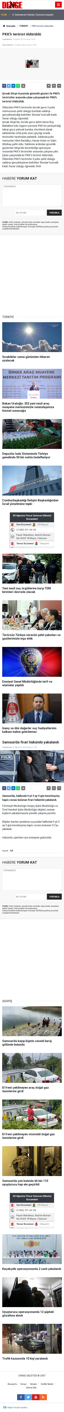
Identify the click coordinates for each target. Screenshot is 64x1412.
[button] (49, 86)
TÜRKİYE (23, 26)
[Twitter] (9, 86)
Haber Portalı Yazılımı (17, 1407)
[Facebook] (4, 86)
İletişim (33, 1384)
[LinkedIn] (13, 86)
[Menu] (58, 5)
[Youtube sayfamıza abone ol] (35, 1397)
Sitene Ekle (31, 1387)
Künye (23, 1384)
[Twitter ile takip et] (28, 1397)
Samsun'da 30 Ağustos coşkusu (28, 14)
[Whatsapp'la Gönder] (18, 86)
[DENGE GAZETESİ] (12, 4)
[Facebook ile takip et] (21, 1397)
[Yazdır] (23, 86)
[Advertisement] (32, 275)
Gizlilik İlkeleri (47, 1384)
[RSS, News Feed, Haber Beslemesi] (43, 1397)
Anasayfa (10, 26)
